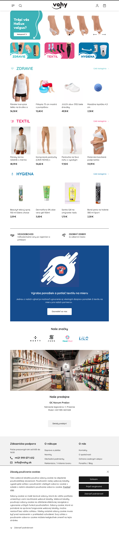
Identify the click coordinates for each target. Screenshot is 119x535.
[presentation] (95, 34)
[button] (66, 34)
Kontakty (83, 450)
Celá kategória (100, 68)
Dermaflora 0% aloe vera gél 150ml (20, 211)
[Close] (108, 472)
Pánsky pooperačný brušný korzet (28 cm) (98, 105)
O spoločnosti (85, 454)
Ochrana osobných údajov (90, 459)
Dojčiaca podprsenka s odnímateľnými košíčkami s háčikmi (98, 160)
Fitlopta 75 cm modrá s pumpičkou (20, 105)
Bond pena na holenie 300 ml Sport (72, 211)
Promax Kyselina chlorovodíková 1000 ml (98, 212)
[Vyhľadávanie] (20, 5)
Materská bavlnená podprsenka (71, 158)
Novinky (48, 454)
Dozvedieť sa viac (59, 311)
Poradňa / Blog (86, 463)
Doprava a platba (52, 450)
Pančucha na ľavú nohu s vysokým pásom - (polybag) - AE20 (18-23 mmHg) (46, 161)
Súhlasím (94, 479)
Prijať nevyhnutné (94, 486)
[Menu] (13, 5)
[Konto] (97, 5)
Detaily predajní (60, 423)
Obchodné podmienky (54, 459)
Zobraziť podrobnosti (23, 527)
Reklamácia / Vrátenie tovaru (58, 463)
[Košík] (104, 5)
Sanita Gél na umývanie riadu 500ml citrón (43, 212)
